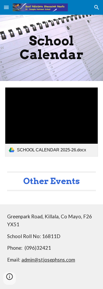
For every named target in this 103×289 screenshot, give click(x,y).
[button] (6, 7)
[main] (51, 47)
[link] (51, 122)
